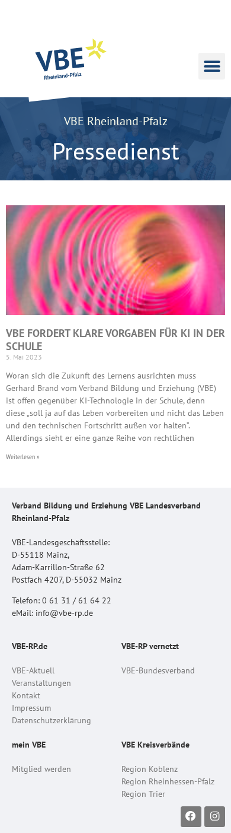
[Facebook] (191, 816)
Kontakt (26, 695)
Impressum (31, 707)
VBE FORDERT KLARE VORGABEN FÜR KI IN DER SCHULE (115, 339)
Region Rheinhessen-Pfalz (167, 781)
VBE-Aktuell (33, 670)
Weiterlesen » (23, 456)
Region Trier (143, 794)
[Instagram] (214, 816)
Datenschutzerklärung (51, 720)
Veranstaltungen (41, 683)
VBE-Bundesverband (158, 670)
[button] (211, 66)
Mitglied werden (41, 769)
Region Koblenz (149, 769)
